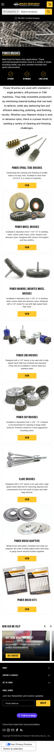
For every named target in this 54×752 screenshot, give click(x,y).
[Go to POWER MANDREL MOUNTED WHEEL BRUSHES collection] (27, 286)
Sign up (43, 703)
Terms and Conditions (32, 724)
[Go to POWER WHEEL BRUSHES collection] (27, 222)
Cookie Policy (18, 724)
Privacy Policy (8, 724)
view (27, 185)
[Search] (48, 12)
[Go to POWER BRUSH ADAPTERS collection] (27, 534)
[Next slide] (51, 626)
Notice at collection (13, 748)
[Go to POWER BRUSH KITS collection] (27, 589)
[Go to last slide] (45, 626)
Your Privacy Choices (21, 744)
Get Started (13, 655)
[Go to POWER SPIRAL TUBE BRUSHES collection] (27, 161)
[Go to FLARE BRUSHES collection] (27, 474)
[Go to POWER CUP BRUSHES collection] (27, 412)
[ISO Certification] (27, 18)
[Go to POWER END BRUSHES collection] (27, 351)
